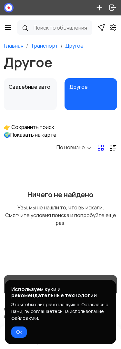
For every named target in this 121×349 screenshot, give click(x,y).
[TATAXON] (9, 8)
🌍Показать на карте (30, 134)
